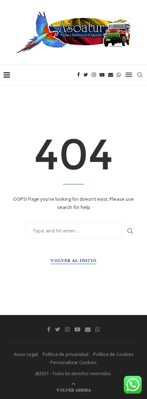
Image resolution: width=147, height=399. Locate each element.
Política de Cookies (113, 354)
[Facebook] (78, 74)
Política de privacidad (65, 354)
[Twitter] (85, 74)
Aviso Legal (26, 354)
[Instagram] (94, 74)
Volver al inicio (74, 260)
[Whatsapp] (119, 74)
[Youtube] (102, 74)
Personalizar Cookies (73, 362)
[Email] (110, 74)
